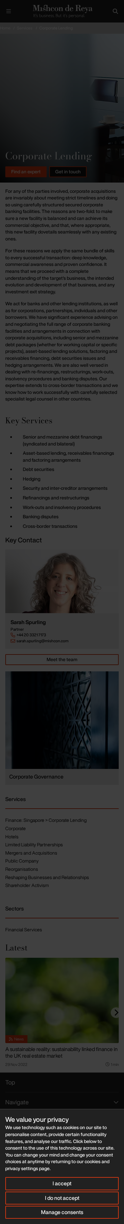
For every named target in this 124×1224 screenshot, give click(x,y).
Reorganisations (21, 868)
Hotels (12, 836)
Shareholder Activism (27, 885)
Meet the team (62, 659)
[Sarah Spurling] (62, 581)
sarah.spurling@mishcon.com (42, 641)
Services (24, 28)
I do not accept (62, 1198)
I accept (62, 1183)
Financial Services (23, 929)
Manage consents (62, 1212)
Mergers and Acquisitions (31, 852)
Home (5, 28)
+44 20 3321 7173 (31, 635)
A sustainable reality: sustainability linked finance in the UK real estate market (61, 1052)
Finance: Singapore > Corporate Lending (46, 820)
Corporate (15, 828)
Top (10, 1082)
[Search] (115, 11)
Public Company (22, 860)
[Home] (62, 11)
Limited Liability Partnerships (34, 844)
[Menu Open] (8, 11)
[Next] (116, 1012)
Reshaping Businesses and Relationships (47, 877)
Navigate (17, 1102)
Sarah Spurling (28, 622)
